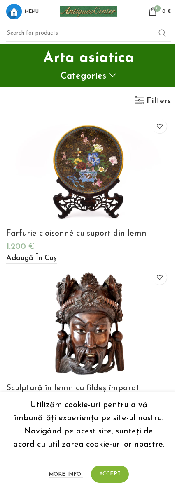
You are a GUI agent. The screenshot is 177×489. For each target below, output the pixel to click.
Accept (110, 474)
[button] (31, 259)
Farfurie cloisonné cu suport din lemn (76, 233)
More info (66, 474)
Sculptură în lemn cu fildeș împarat (73, 388)
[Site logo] (88, 11)
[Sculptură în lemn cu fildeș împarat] (88, 322)
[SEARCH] (162, 33)
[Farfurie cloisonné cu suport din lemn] (88, 170)
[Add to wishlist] (159, 126)
